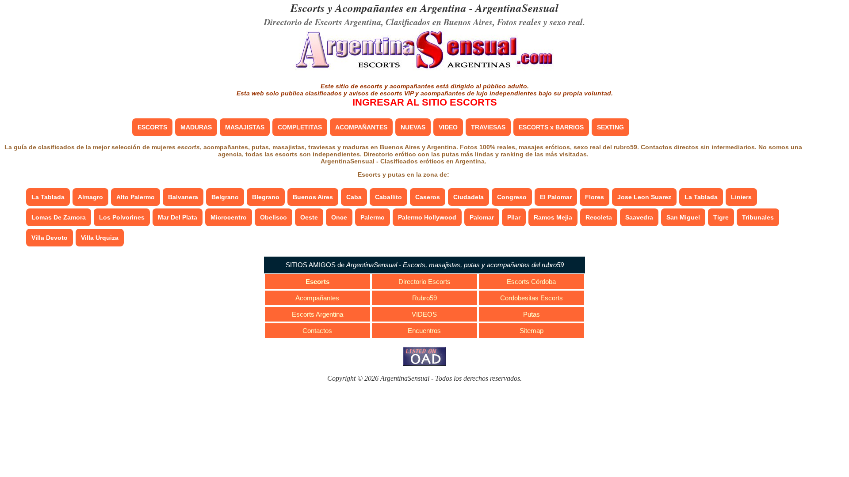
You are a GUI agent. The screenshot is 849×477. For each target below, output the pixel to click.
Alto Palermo (135, 197)
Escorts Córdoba (531, 281)
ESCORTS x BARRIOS (551, 127)
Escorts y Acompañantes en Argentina (379, 7)
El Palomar (556, 197)
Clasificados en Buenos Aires (439, 21)
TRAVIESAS (488, 127)
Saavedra (639, 217)
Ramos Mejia (553, 217)
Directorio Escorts (424, 281)
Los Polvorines (122, 217)
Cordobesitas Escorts (531, 298)
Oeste (309, 217)
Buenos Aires (313, 197)
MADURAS (196, 127)
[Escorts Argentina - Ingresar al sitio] (424, 69)
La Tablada (48, 197)
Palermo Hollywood (427, 217)
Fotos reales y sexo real (540, 21)
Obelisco (273, 217)
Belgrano (225, 197)
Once (339, 217)
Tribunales (758, 217)
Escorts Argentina (317, 314)
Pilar (513, 217)
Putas (531, 314)
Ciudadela (468, 197)
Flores (594, 197)
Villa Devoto (49, 237)
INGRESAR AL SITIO (424, 102)
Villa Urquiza (100, 237)
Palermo (372, 217)
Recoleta (598, 217)
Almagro (90, 197)
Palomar (482, 217)
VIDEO (448, 127)
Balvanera (183, 197)
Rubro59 (424, 298)
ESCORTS (152, 127)
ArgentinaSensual (516, 7)
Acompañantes (317, 298)
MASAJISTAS (244, 127)
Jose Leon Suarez (644, 197)
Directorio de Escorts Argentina (322, 21)
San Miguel (683, 217)
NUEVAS (413, 127)
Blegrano (265, 197)
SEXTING (610, 127)
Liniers (741, 197)
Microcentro (228, 217)
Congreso (512, 197)
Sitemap (531, 330)
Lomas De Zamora (58, 217)
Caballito (388, 197)
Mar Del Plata (177, 217)
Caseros (427, 197)
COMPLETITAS (300, 127)
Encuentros (424, 330)
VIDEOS (424, 314)
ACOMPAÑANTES (361, 127)
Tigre (721, 217)
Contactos (317, 330)
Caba (354, 197)
